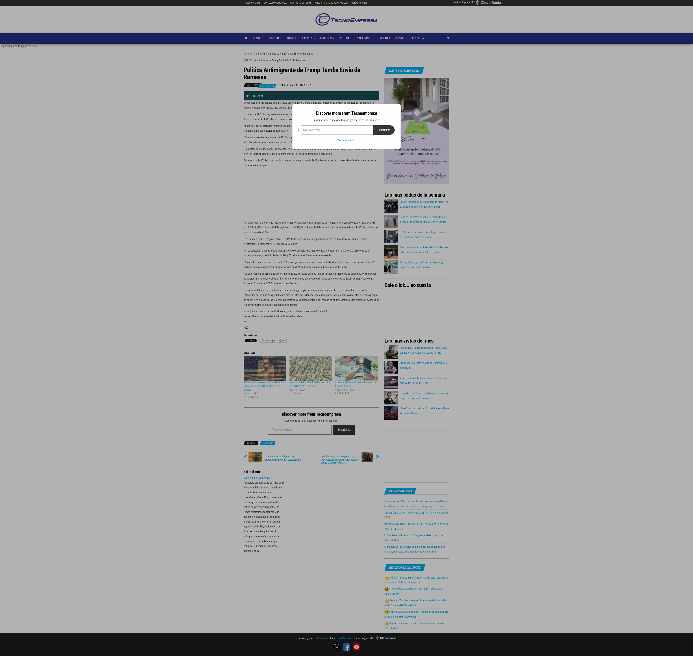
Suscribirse (384, 130)
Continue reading (346, 140)
